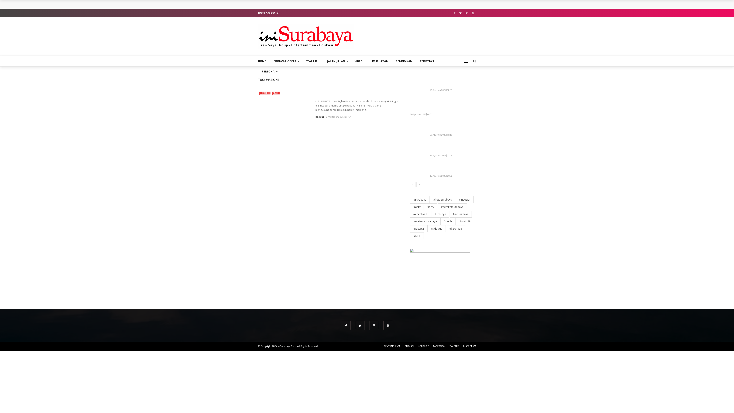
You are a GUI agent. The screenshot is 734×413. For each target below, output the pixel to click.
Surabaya (440, 214)
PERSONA (268, 71)
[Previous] (413, 184)
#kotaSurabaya (442, 199)
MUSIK (276, 93)
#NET (417, 236)
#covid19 (465, 221)
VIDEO (359, 61)
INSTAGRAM (469, 346)
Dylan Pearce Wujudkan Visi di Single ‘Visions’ (355, 94)
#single (448, 221)
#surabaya (419, 199)
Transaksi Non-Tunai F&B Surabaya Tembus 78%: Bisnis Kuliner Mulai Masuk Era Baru (319, 4)
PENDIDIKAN (404, 61)
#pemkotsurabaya (452, 207)
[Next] (419, 184)
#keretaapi (456, 228)
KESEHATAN (380, 61)
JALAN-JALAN (336, 61)
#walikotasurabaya (425, 221)
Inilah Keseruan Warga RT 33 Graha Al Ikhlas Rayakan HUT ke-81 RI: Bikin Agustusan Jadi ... (452, 146)
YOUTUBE (423, 346)
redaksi (319, 116)
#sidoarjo (437, 228)
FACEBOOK (439, 346)
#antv (417, 207)
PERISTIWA (427, 61)
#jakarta (418, 228)
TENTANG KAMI (392, 346)
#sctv (430, 207)
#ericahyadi (420, 214)
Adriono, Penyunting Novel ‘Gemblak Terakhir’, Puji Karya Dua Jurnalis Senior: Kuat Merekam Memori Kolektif (450, 104)
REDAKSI (409, 346)
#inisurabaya (460, 214)
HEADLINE (265, 93)
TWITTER (454, 346)
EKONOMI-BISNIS (285, 61)
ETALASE (311, 61)
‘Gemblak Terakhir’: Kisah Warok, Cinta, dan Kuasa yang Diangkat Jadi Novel (452, 167)
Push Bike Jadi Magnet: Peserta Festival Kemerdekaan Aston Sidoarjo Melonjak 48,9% (451, 126)
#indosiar (464, 199)
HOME (262, 61)
